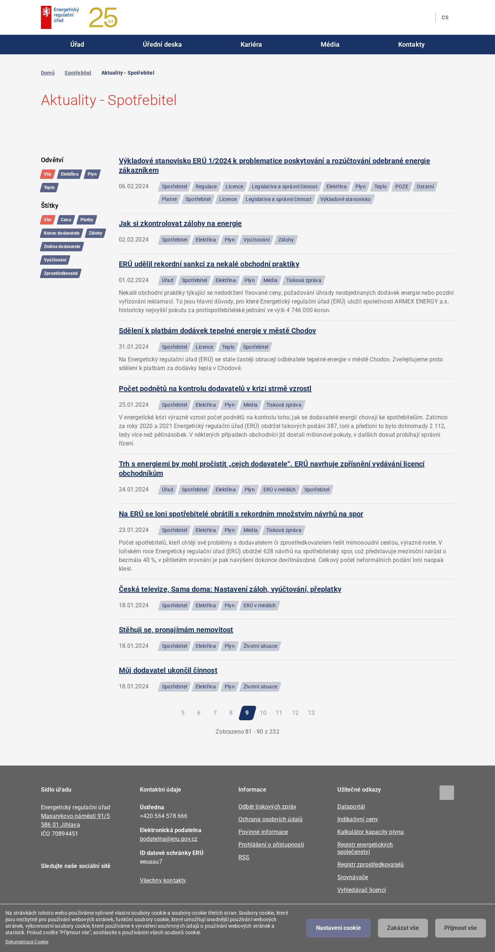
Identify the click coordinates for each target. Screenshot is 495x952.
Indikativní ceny (357, 819)
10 (265, 712)
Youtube (91, 887)
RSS (244, 857)
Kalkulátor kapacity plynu (370, 832)
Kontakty (411, 44)
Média (330, 44)
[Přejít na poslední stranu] (352, 713)
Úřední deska (162, 44)
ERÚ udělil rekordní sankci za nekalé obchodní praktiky (209, 264)
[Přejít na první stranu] (142, 713)
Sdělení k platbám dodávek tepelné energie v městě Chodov (217, 330)
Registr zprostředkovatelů (370, 864)
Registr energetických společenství (365, 848)
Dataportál (351, 806)
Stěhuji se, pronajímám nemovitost (176, 629)
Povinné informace (263, 832)
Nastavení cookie (338, 927)
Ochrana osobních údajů (270, 819)
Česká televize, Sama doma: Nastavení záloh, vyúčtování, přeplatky (230, 589)
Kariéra (251, 44)
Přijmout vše (460, 927)
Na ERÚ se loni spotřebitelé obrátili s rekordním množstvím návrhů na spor (241, 513)
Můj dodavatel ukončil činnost (168, 670)
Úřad (77, 44)
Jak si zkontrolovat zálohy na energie (180, 223)
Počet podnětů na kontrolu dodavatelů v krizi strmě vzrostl (215, 388)
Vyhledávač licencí (361, 889)
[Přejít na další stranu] (332, 713)
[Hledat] (425, 17)
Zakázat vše (403, 927)
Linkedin (71, 887)
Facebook (51, 887)
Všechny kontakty (163, 880)
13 (313, 712)
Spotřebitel (78, 73)
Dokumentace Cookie (27, 941)
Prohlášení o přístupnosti (271, 844)
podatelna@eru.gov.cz (169, 838)
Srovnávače (352, 877)
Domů (48, 73)
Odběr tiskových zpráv (267, 806)
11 (281, 712)
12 (297, 712)
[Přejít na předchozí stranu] (162, 713)
